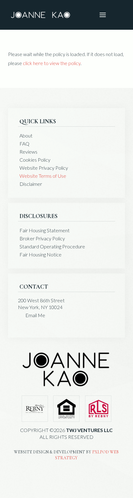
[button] (102, 14)
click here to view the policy (51, 63)
